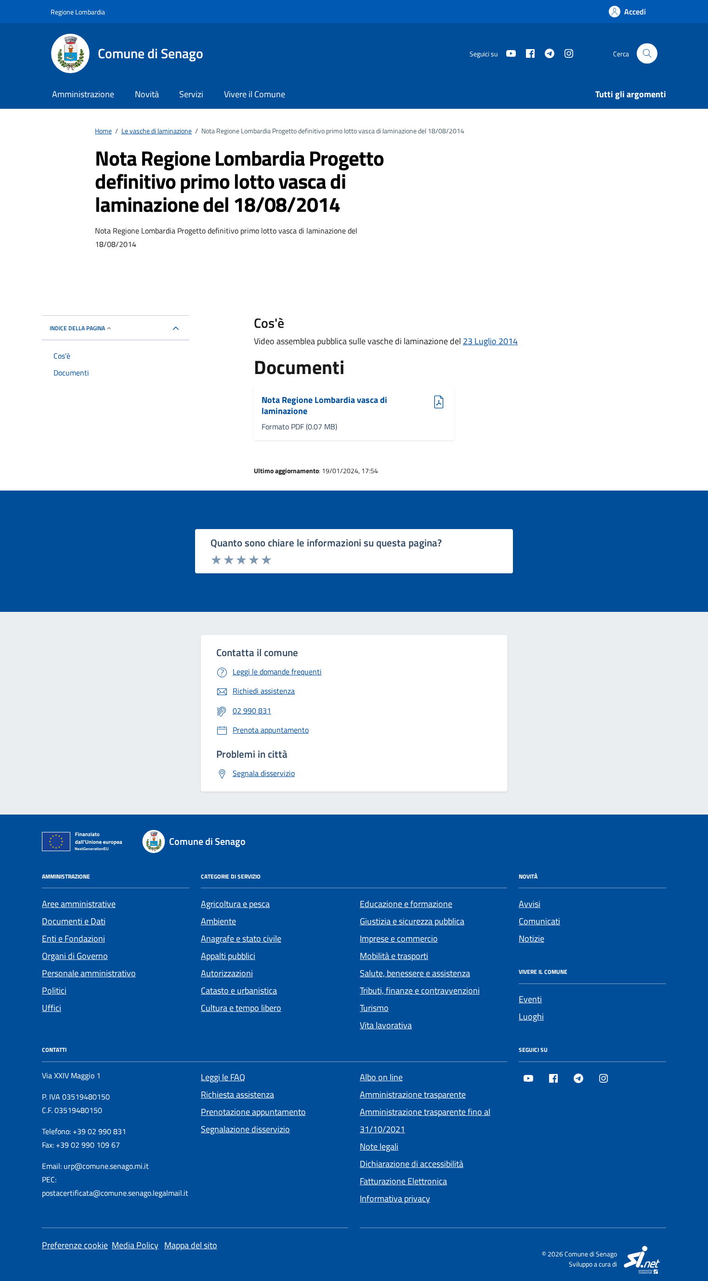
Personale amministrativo (89, 973)
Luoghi (531, 1016)
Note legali (379, 1146)
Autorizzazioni (227, 973)
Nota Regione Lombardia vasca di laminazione (324, 405)
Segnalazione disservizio (245, 1129)
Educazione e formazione (406, 903)
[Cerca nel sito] (647, 53)
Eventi (530, 999)
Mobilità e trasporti (394, 955)
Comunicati (539, 921)
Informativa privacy (395, 1198)
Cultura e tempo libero (241, 1007)
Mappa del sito (190, 1245)
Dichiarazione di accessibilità (411, 1163)
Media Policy (135, 1245)
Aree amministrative (79, 903)
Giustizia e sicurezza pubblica (412, 921)
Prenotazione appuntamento (253, 1111)
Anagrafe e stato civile (241, 938)
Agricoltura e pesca (235, 903)
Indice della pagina (77, 328)
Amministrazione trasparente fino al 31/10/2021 (425, 1120)
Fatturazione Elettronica (403, 1181)
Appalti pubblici (228, 955)
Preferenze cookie (75, 1245)
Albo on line (381, 1077)
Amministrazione (83, 94)
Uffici (51, 1007)
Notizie (531, 938)
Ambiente (218, 921)
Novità (147, 94)
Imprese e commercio (399, 938)
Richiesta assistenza (237, 1094)
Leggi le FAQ (223, 1077)
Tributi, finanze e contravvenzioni (420, 990)
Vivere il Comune (254, 94)
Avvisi (529, 903)
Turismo (374, 1007)
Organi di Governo (75, 955)
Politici (54, 990)
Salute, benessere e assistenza (415, 973)
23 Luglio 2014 (490, 341)
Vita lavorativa (386, 1025)
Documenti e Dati (73, 921)
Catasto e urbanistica (239, 990)
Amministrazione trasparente (413, 1094)
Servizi (191, 94)
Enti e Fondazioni (73, 938)
